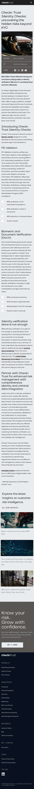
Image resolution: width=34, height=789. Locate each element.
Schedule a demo (8, 470)
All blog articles (10, 507)
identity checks (7, 137)
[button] (15, 70)
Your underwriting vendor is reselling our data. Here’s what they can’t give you (17, 561)
